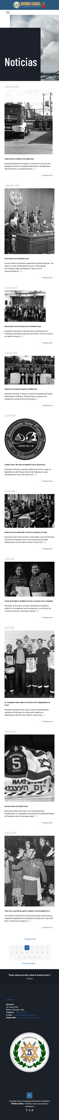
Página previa (30, 939)
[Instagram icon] (32, 1110)
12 (27, 952)
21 (39, 957)
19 (29, 957)
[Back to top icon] (29, 1095)
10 (17, 952)
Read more (48, 175)
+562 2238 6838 (21, 1012)
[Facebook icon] (27, 1110)
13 (32, 952)
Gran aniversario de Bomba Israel (17, 258)
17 (19, 957)
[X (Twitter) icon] (30, 1110)
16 (47, 952)
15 (42, 952)
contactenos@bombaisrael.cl (24, 1015)
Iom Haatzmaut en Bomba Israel (16, 806)
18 (24, 957)
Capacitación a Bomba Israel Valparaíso (19, 159)
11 (22, 952)
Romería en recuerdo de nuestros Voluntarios (21, 389)
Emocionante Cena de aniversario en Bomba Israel (23, 326)
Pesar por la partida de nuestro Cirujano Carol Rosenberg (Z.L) (27, 911)
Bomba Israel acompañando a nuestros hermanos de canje (26, 532)
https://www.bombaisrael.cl (28, 1017)
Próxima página (29, 963)
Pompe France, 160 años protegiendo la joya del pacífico (25, 464)
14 (37, 952)
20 (35, 957)
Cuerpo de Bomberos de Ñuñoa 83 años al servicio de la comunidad (29, 601)
